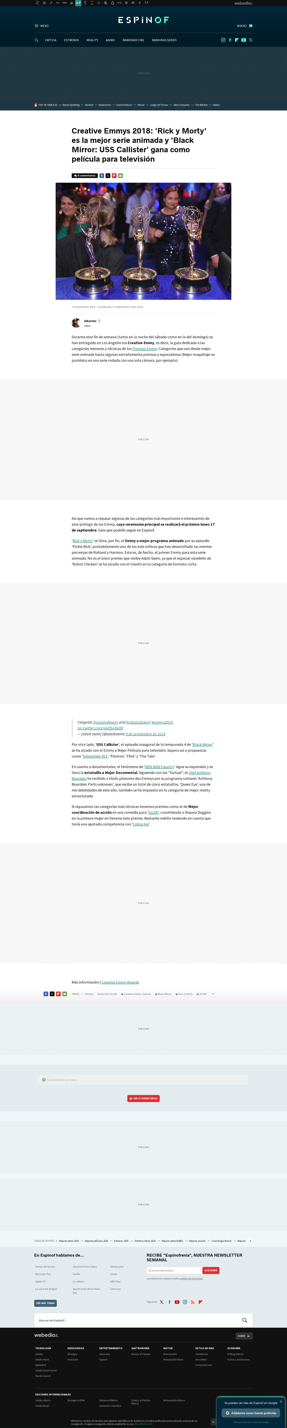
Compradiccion (203, 1365)
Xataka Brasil (42, 1406)
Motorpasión (170, 1354)
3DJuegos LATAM (76, 1400)
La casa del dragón (46, 1289)
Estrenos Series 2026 (145, 1241)
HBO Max (115, 1281)
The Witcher (201, 105)
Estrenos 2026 (121, 1241)
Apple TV (40, 1281)
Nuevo (242, 26)
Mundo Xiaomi (43, 1376)
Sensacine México (108, 1400)
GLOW (153, 812)
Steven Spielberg (70, 105)
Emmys (89, 994)
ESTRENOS (71, 40)
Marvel (141, 105)
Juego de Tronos (159, 105)
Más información (143, 1424)
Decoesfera (201, 1359)
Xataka (39, 1354)
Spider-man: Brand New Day (86, 1290)
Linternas (115, 1289)
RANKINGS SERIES (164, 40)
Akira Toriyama (182, 105)
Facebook (230, 40)
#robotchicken (138, 722)
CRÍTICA (50, 40)
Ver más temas (45, 1303)
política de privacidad (191, 1278)
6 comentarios (86, 175)
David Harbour (124, 105)
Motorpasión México (174, 1400)
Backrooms (105, 105)
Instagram (223, 40)
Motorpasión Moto (173, 1359)
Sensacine (104, 1354)
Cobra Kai (141, 824)
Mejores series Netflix (173, 1241)
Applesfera (40, 1365)
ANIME (110, 40)
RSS (193, 1301)
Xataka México (43, 1400)
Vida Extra (72, 1359)
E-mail (120, 175)
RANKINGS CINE (133, 40)
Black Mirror (202, 744)
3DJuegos (72, 1354)
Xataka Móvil (42, 1359)
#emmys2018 (162, 722)
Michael (89, 105)
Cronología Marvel (222, 1241)
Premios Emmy (144, 348)
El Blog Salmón (235, 1354)
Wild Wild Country (159, 766)
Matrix (216, 105)
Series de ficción (107, 994)
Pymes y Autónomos (238, 1359)
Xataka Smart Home (46, 1370)
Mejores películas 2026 (97, 1241)
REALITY (92, 40)
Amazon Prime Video (85, 1266)
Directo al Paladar (140, 1354)
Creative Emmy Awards (120, 982)
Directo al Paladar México (140, 1402)
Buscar (244, 1320)
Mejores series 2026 (69, 1241)
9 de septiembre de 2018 (145, 733)
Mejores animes (197, 1241)
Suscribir (211, 1270)
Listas (113, 1274)
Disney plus (117, 1266)
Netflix (76, 1274)
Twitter (250, 40)
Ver (145, 1098)
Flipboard (236, 40)
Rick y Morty (83, 540)
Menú (44, 26)
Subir (241, 1336)
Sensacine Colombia (110, 1406)
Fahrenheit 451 (95, 756)
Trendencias (201, 1354)
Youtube (243, 40)
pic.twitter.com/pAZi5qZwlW (100, 728)
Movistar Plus (43, 1274)
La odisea (78, 1281)
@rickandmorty (105, 722)
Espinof (143, 19)
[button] (92, 321)
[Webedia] (46, 1335)
